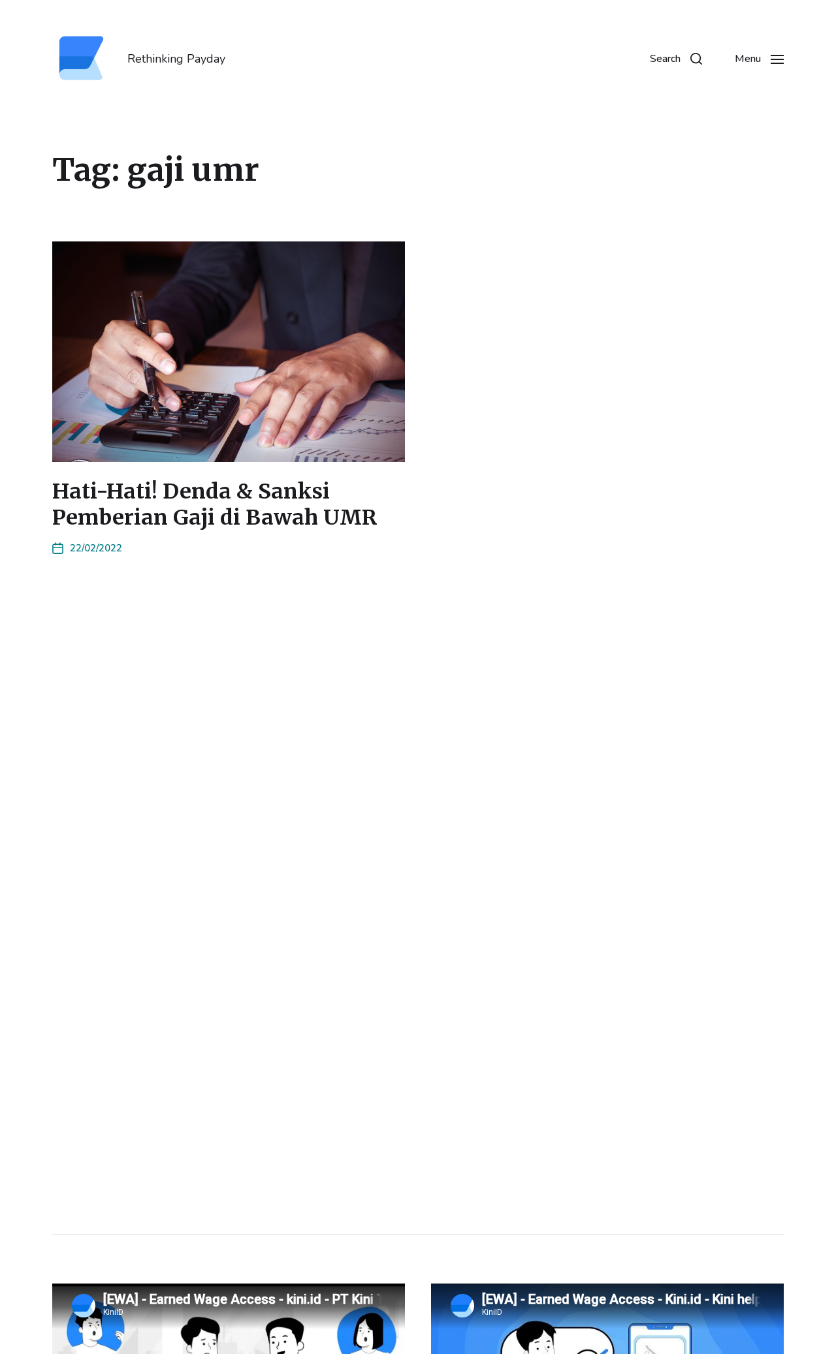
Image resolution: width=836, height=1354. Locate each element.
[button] (676, 58)
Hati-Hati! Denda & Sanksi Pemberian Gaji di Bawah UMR (215, 504)
